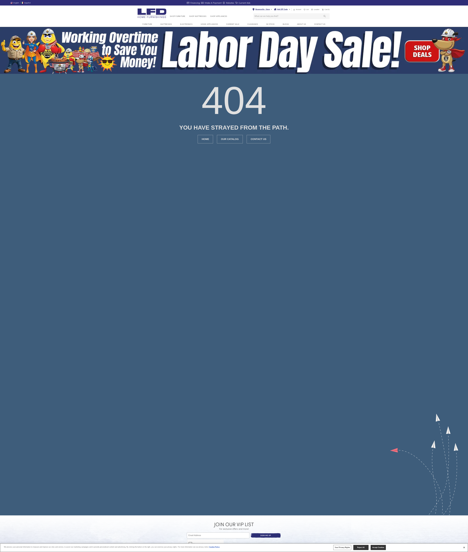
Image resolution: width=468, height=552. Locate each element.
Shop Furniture (177, 16)
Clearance (252, 24)
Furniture (147, 24)
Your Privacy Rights (342, 547)
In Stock (270, 24)
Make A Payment (213, 2)
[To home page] (152, 13)
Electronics (186, 24)
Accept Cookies (378, 547)
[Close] (464, 547)
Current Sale (232, 24)
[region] (234, 547)
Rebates (229, 2)
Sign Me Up (265, 535)
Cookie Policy (214, 547)
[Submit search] (325, 16)
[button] (14, 3)
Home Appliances (209, 24)
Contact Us (320, 24)
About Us (301, 24)
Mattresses (166, 24)
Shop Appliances (218, 16)
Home (205, 139)
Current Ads (244, 2)
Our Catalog (230, 139)
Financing (195, 2)
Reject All (361, 547)
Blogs (286, 24)
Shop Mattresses (198, 16)
